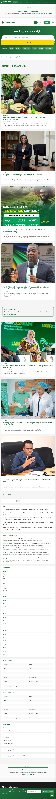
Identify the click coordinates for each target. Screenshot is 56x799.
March (4, 585)
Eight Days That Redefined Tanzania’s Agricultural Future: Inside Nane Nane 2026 (25, 522)
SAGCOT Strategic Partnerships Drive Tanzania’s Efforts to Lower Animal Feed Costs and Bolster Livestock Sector (26, 288)
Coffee (17, 48)
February (5, 588)
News (4, 172)
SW (40, 22)
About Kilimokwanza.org (9, 728)
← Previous (4, 495)
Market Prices (26, 48)
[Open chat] (52, 795)
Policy (34, 48)
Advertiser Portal (7, 731)
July (4, 576)
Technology (49, 48)
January (5, 590)
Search (18, 501)
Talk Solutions (7, 740)
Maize (11, 48)
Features (5, 115)
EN (35, 22)
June (4, 578)
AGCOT (4, 285)
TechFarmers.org (8, 743)
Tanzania (5, 363)
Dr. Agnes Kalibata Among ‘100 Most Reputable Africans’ (22, 175)
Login (46, 22)
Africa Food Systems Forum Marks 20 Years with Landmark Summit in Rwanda (25, 513)
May (4, 581)
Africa (5, 477)
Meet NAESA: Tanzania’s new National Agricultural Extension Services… (34, 538)
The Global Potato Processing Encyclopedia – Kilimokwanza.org (20, 509)
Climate (41, 48)
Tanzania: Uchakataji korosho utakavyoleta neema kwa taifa (28, 547)
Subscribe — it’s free (48, 791)
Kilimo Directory (7, 734)
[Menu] (53, 22)
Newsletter (6, 737)
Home (2, 57)
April (4, 583)
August (5, 574)
